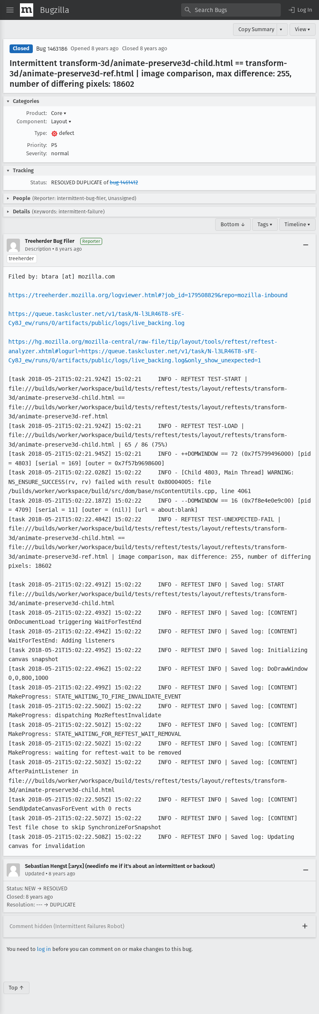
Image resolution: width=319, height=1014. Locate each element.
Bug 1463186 (51, 48)
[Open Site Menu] (10, 10)
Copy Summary (256, 29)
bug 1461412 (124, 182)
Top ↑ (16, 988)
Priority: (37, 145)
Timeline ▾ (297, 224)
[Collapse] (305, 245)
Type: (40, 133)
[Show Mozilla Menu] (26, 10)
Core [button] (58, 113)
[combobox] (231, 10)
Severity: (36, 153)
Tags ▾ (265, 224)
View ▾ (302, 29)
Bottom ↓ (233, 224)
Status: (38, 182)
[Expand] (305, 926)
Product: (36, 113)
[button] (300, 10)
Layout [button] (61, 121)
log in (44, 949)
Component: (32, 121)
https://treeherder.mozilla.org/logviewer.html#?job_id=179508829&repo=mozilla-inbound (147, 295)
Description (38, 249)
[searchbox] (231, 10)
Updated (34, 874)
